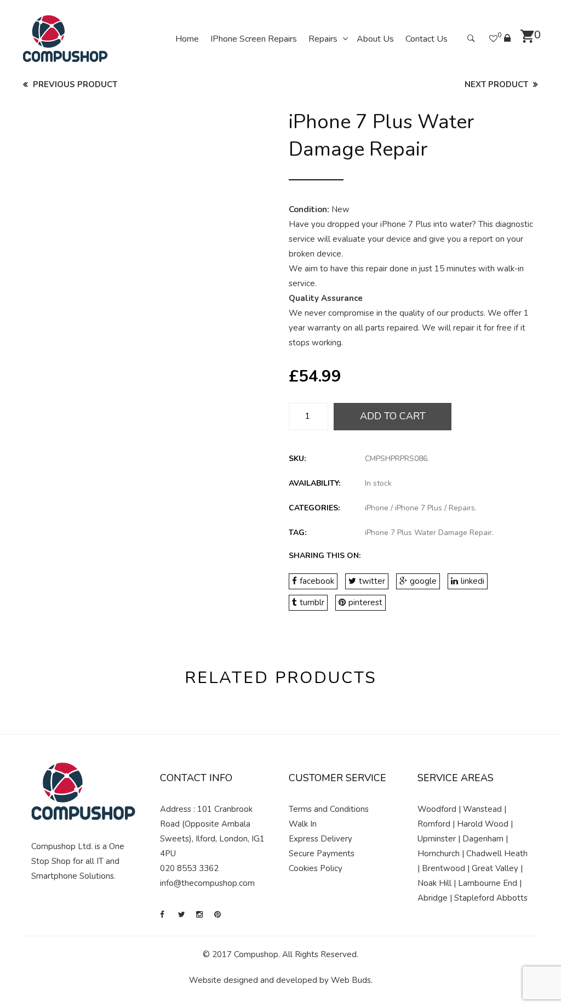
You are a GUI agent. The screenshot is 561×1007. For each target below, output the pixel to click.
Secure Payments (321, 853)
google (423, 581)
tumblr (312, 602)
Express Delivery (320, 838)
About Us (375, 39)
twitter (372, 581)
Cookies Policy (315, 868)
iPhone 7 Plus (418, 508)
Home (187, 39)
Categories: (314, 508)
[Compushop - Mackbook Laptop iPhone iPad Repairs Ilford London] (65, 38)
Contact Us (426, 39)
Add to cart (393, 416)
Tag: (297, 532)
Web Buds (351, 980)
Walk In (303, 823)
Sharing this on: (324, 555)
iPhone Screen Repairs (253, 39)
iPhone (376, 508)
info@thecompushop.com (207, 883)
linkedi (472, 581)
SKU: (297, 458)
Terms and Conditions (329, 809)
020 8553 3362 (189, 868)
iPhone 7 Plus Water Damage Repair (428, 532)
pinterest (365, 602)
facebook (317, 581)
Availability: (314, 483)
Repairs (322, 39)
